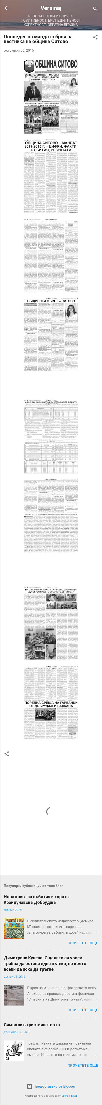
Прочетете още (83, 943)
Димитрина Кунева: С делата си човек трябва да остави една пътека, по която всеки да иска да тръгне (45, 963)
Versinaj (51, 8)
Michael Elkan (69, 1095)
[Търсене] (95, 9)
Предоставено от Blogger (53, 1086)
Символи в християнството (32, 1024)
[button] (95, 38)
